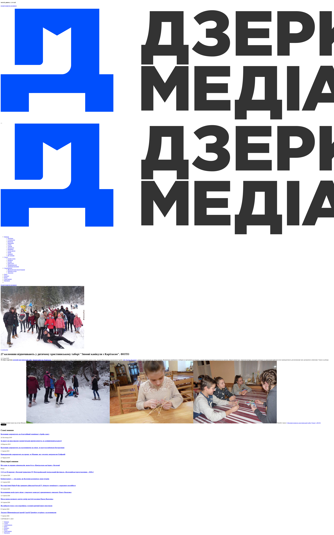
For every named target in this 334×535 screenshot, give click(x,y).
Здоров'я (10, 254)
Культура (10, 241)
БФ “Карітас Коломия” (130, 360)
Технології (11, 247)
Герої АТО (11, 263)
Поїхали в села (12, 271)
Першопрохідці (12, 265)
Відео (5, 277)
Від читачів (11, 255)
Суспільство (11, 240)
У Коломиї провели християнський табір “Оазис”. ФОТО (304, 423)
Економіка (11, 243)
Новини (6, 237)
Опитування (8, 279)
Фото (5, 274)
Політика (10, 238)
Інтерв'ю (10, 260)
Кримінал (10, 249)
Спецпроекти (8, 268)
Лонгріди (10, 273)
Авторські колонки (13, 266)
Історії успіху (11, 258)
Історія (10, 262)
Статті (6, 257)
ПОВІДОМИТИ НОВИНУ (9, 6)
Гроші (9, 252)
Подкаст (6, 276)
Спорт (9, 244)
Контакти (7, 280)
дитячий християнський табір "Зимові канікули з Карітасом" (32, 360)
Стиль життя (11, 251)
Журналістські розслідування (16, 269)
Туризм (10, 246)
